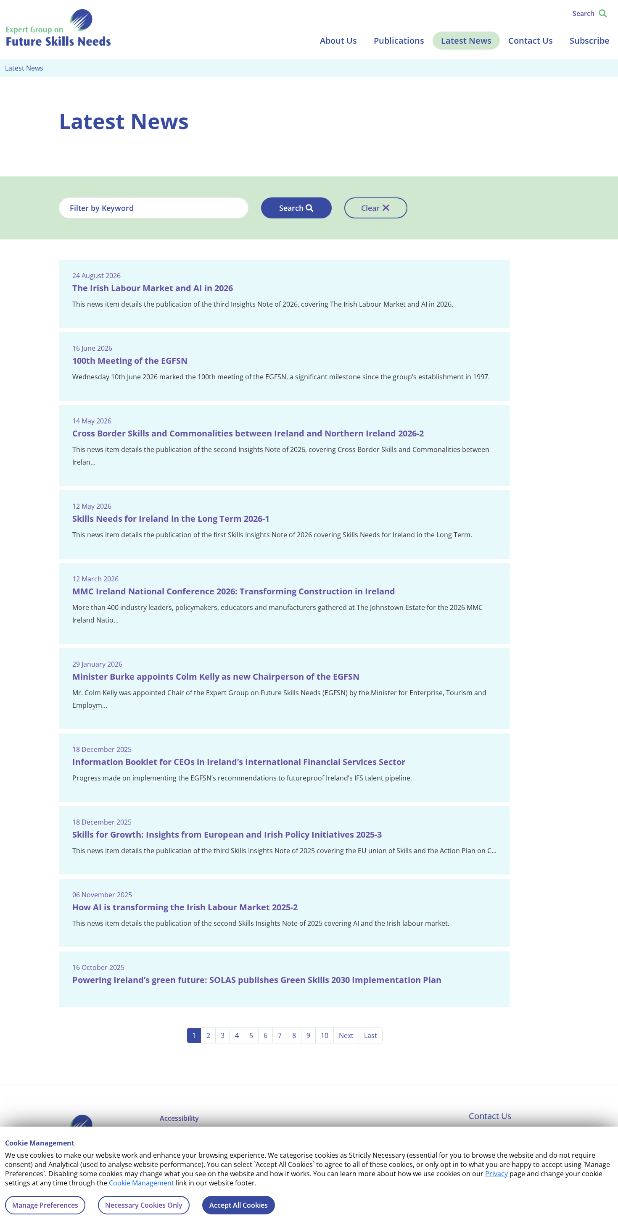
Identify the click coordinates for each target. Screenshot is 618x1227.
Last (370, 1035)
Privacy (496, 1173)
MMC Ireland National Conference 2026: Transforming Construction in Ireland (233, 591)
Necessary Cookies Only (143, 1205)
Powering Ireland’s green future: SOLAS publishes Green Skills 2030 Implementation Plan (256, 979)
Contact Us (530, 40)
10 (324, 1035)
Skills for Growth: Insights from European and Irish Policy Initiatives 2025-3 (227, 834)
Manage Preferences (45, 1205)
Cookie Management (141, 1183)
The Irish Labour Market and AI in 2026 (152, 288)
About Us (338, 40)
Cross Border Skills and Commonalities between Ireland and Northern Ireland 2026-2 (248, 433)
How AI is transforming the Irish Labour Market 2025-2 (185, 907)
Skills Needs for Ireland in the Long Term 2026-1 (170, 518)
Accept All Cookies (238, 1205)
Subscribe (590, 40)
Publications (399, 40)
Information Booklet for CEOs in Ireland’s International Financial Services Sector (238, 761)
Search (291, 208)
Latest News (466, 40)
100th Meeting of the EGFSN (130, 360)
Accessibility (179, 1118)
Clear (370, 208)
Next (346, 1035)
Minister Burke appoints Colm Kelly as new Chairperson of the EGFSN (215, 676)
